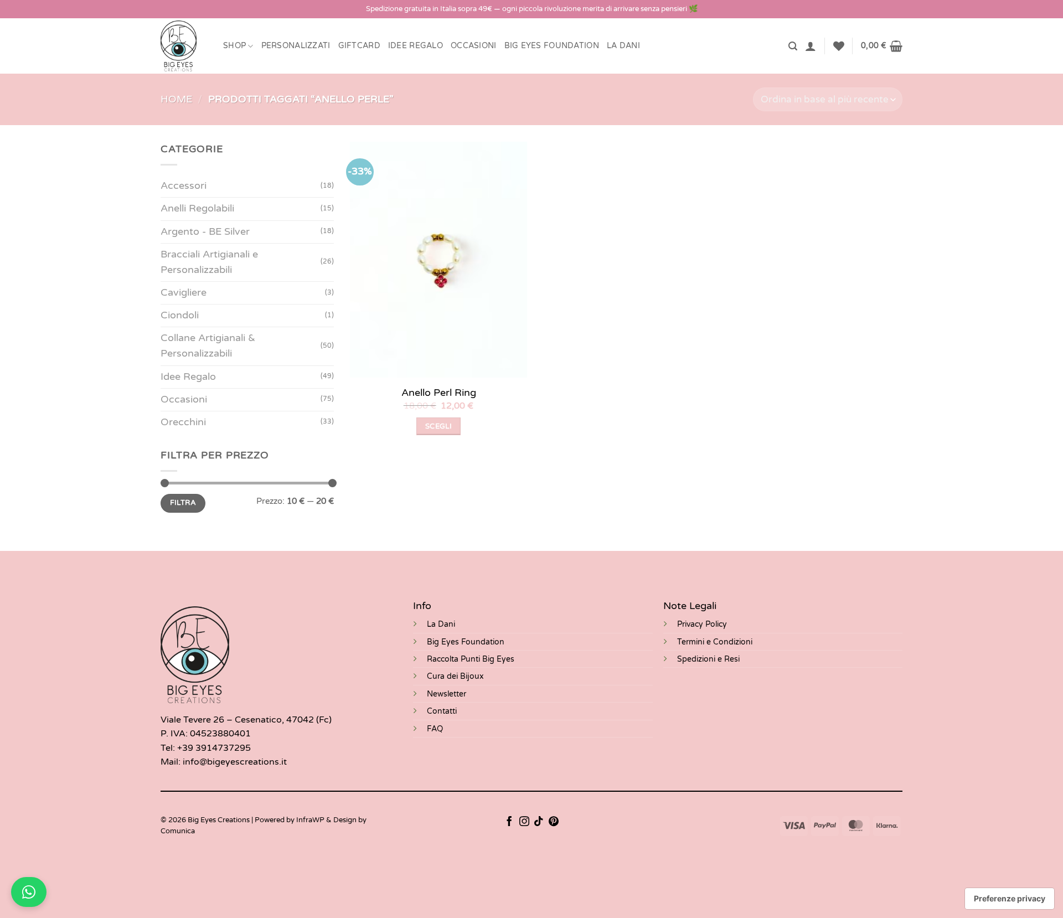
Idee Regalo (415, 45)
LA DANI (623, 45)
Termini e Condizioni (714, 642)
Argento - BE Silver (205, 232)
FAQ (435, 729)
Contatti (442, 711)
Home (176, 99)
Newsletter (446, 694)
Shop (234, 45)
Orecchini (183, 422)
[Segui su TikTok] (539, 822)
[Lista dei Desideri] (838, 46)
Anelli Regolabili (197, 208)
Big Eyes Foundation (465, 642)
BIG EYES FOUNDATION (551, 45)
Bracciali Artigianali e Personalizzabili (209, 262)
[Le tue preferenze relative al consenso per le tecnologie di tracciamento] (1009, 898)
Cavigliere (184, 292)
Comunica (178, 831)
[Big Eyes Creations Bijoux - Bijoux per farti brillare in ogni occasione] (184, 46)
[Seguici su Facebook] (509, 822)
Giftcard (359, 45)
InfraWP (310, 820)
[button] (792, 46)
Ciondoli (180, 315)
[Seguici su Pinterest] (554, 822)
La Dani (441, 624)
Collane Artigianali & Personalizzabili (208, 345)
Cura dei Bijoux (455, 676)
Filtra (183, 502)
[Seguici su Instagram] (524, 822)
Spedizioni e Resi (708, 659)
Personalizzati (296, 45)
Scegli (438, 426)
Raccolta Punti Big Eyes (470, 659)
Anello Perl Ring (438, 392)
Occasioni (474, 45)
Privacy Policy (702, 624)
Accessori (184, 186)
